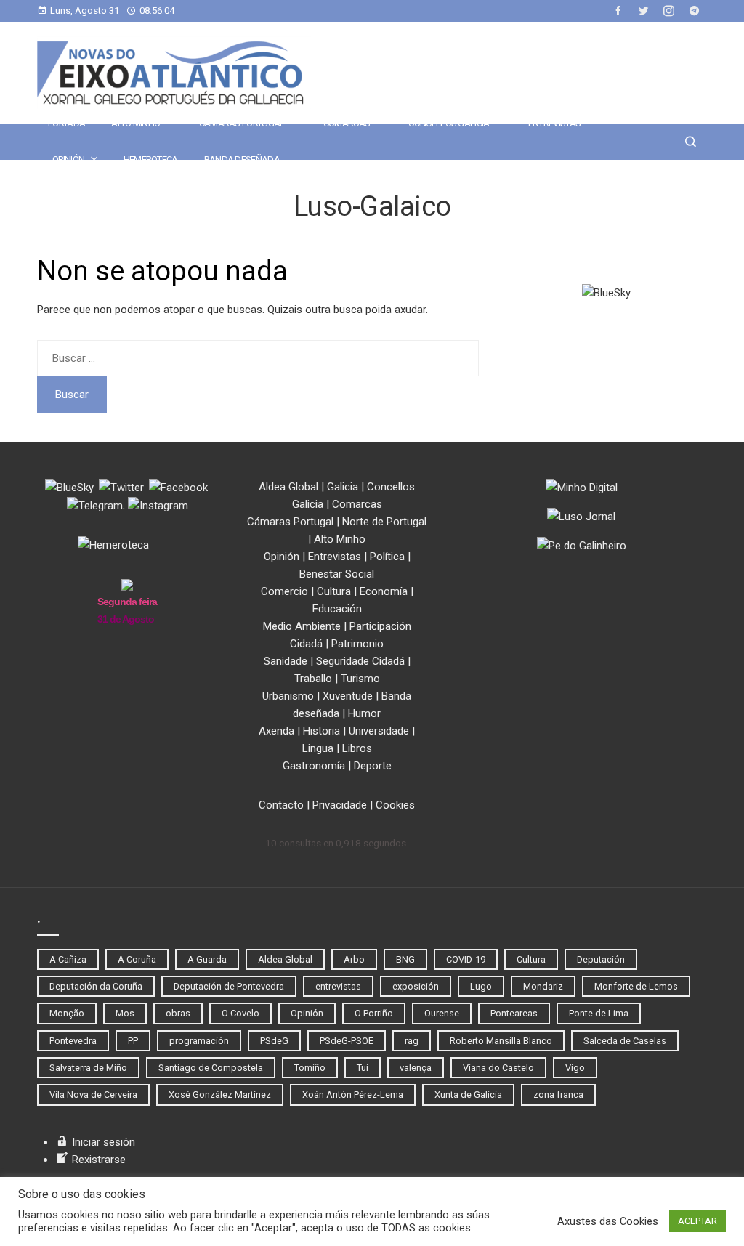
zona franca (558, 1094)
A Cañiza (67, 959)
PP (133, 1040)
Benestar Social (336, 573)
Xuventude (348, 696)
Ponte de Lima (598, 1013)
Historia (321, 730)
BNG (405, 959)
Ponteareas (514, 1013)
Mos (125, 1013)
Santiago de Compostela (210, 1067)
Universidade (379, 730)
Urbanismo (288, 696)
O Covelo (240, 1013)
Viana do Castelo (498, 1067)
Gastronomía (314, 765)
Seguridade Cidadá (360, 661)
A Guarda (207, 959)
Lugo (481, 986)
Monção (66, 1013)
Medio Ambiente (302, 626)
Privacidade (339, 805)
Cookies (395, 805)
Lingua (317, 748)
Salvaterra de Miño (88, 1067)
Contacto (281, 805)
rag (411, 1040)
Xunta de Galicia (468, 1094)
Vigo (575, 1067)
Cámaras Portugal (242, 123)
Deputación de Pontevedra (229, 986)
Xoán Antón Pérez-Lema (352, 1094)
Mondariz (543, 986)
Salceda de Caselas (624, 1040)
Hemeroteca (151, 159)
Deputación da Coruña (95, 986)
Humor (364, 713)
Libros (357, 748)
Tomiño (310, 1067)
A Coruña (137, 959)
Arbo (354, 959)
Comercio (284, 591)
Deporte (373, 765)
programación (199, 1040)
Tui (362, 1067)
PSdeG (274, 1040)
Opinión (68, 159)
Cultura (334, 591)
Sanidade (285, 661)
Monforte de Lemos (636, 986)
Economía (384, 591)
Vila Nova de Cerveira (93, 1094)
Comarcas (346, 123)
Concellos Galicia (448, 123)
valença (416, 1067)
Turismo (360, 678)
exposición (415, 986)
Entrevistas (554, 123)
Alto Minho (135, 123)
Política (387, 556)
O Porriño (374, 1013)
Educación (337, 608)
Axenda (276, 730)
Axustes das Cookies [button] (607, 1221)
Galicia (342, 486)
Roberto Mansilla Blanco (501, 1040)
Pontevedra (73, 1040)
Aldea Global (288, 486)
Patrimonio (357, 643)
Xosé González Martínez (220, 1094)
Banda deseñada (242, 159)
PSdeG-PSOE (346, 1040)
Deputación (601, 959)
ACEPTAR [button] (697, 1220)
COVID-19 (465, 959)
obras (178, 1013)
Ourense (441, 1013)
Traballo (313, 678)
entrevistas (338, 986)
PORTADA (66, 123)
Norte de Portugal (384, 521)
